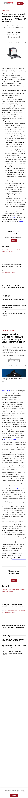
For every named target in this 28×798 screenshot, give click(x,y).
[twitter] (14, 42)
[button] (3, 3)
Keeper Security (6, 390)
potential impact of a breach (11, 439)
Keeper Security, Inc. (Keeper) (17, 355)
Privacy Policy (22, 791)
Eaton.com (22, 221)
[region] (14, 793)
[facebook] (9, 42)
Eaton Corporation (17, 32)
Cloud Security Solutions (8, 330)
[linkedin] (11, 42)
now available (12, 217)
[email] (18, 42)
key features (16, 488)
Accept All (14, 795)
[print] (25, 42)
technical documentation (19, 559)
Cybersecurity (5, 10)
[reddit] (16, 42)
